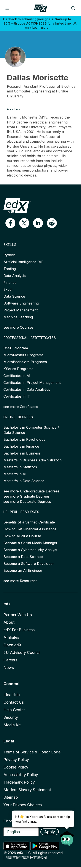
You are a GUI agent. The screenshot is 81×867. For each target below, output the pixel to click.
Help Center (14, 710)
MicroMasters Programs (23, 355)
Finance (9, 282)
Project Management (20, 310)
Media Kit (12, 725)
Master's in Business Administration (32, 460)
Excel (7, 289)
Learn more (40, 27)
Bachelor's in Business (22, 453)
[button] (10, 223)
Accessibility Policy (20, 774)
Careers (10, 660)
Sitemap (10, 797)
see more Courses (18, 327)
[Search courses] (73, 8)
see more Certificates (20, 407)
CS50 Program (15, 348)
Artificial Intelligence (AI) (23, 262)
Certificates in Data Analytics (26, 389)
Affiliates (11, 637)
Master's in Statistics (20, 467)
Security (10, 717)
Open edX (12, 645)
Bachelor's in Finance (21, 446)
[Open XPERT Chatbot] (67, 837)
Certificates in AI (16, 375)
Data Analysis (14, 275)
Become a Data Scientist (23, 557)
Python (9, 255)
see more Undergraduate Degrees (31, 491)
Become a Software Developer (28, 563)
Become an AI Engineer (22, 570)
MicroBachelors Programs (25, 362)
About (8, 622)
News (8, 667)
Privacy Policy (16, 759)
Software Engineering (21, 303)
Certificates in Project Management (32, 382)
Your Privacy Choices (22, 805)
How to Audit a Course (22, 536)
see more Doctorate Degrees (27, 501)
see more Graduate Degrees (26, 496)
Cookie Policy (15, 767)
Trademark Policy (19, 782)
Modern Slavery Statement (27, 789)
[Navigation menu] (7, 8)
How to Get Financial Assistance (29, 529)
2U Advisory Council (21, 652)
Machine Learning (18, 317)
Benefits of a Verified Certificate (29, 522)
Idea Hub (11, 694)
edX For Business (19, 630)
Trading (9, 269)
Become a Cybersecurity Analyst (30, 550)
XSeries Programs (18, 369)
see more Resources (20, 581)
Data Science (14, 296)
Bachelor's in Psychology (24, 439)
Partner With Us (17, 614)
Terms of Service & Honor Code (31, 752)
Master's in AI (14, 474)
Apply (49, 832)
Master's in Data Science (23, 481)
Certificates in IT (16, 396)
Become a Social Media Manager (30, 543)
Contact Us (13, 702)
